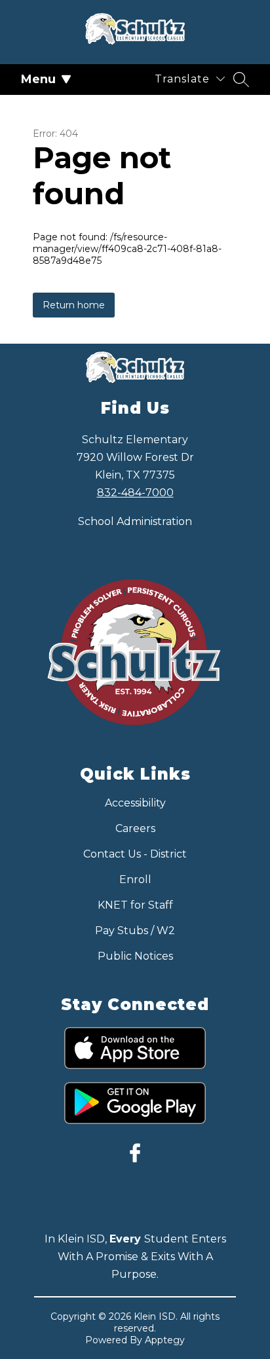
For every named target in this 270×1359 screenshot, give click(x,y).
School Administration (135, 521)
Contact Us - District (135, 854)
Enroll (135, 879)
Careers (135, 828)
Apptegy (165, 1340)
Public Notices (135, 956)
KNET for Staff (135, 905)
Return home (74, 305)
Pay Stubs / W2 (135, 930)
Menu (38, 79)
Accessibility (135, 803)
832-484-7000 (135, 492)
